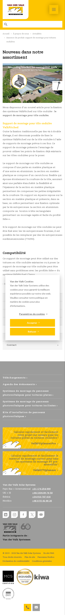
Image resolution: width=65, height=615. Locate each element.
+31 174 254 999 (27, 606)
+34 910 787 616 (41, 497)
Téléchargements (14, 378)
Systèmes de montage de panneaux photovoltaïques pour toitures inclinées (29, 404)
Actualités (37, 34)
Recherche (6, 24)
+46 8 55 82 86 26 (42, 501)
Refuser (32, 331)
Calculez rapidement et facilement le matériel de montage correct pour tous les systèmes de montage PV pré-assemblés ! (33, 463)
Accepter (32, 322)
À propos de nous (21, 34)
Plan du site (30, 557)
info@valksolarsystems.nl (36, 606)
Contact (11, 345)
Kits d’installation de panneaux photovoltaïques (24, 414)
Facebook (23, 514)
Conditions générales (42, 561)
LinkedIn (5, 514)
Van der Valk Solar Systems (15, 9)
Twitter (32, 514)
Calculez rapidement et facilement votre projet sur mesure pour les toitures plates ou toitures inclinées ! (34, 438)
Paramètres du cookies (32, 314)
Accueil (6, 34)
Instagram (14, 514)
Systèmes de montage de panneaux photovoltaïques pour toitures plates (27, 393)
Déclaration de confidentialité (16, 561)
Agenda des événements (19, 384)
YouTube (41, 514)
